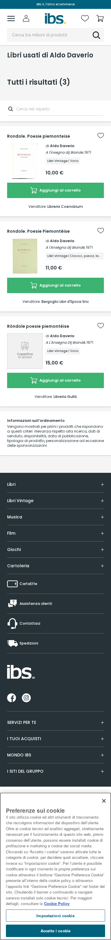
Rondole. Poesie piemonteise (38, 136)
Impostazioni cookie (55, 915)
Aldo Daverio (62, 145)
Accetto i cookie (55, 930)
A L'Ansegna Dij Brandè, (66, 342)
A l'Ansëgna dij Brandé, (65, 247)
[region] (55, 866)
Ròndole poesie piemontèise (38, 326)
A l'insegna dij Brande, (64, 152)
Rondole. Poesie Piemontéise (38, 231)
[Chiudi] (103, 800)
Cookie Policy (57, 903)
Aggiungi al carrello (59, 190)
